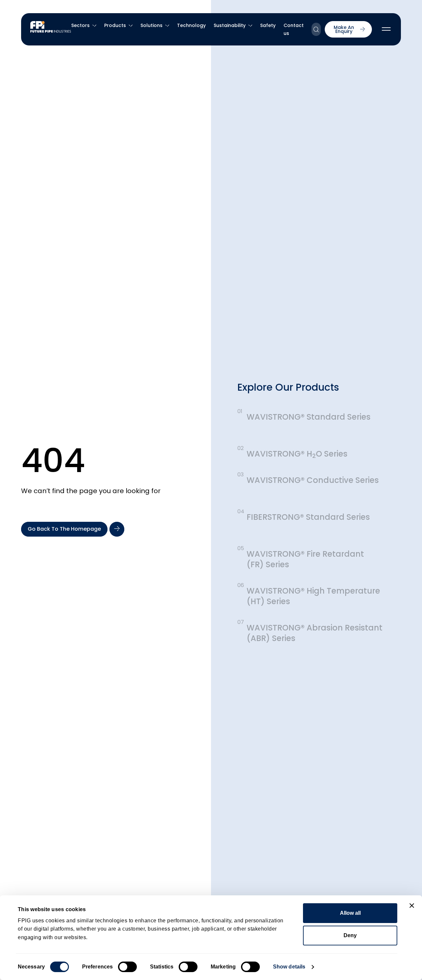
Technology (191, 25)
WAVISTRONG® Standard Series (309, 416)
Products (115, 25)
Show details (289, 966)
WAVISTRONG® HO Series (297, 453)
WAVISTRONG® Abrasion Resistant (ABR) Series (314, 633)
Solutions (151, 25)
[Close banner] (411, 905)
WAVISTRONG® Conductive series (313, 480)
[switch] (127, 967)
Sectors (80, 25)
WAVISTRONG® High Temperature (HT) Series (313, 596)
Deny (350, 935)
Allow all (350, 913)
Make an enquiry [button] (344, 29)
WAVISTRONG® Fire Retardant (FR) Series (305, 559)
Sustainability (230, 25)
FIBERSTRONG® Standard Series (308, 517)
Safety (268, 25)
